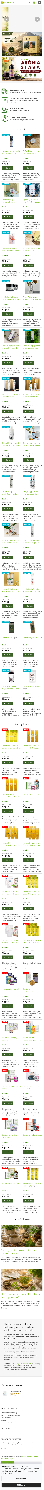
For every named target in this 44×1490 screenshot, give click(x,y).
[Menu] (39, 3)
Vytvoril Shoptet (23, 1458)
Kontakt (4, 1407)
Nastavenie (21, 1478)
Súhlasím (21, 1485)
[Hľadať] (29, 3)
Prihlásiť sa (7, 1449)
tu (11, 1473)
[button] (5, 19)
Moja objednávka (7, 1409)
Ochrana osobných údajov (10, 1401)
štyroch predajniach (24, 1350)
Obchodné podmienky (9, 1399)
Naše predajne (6, 1404)
